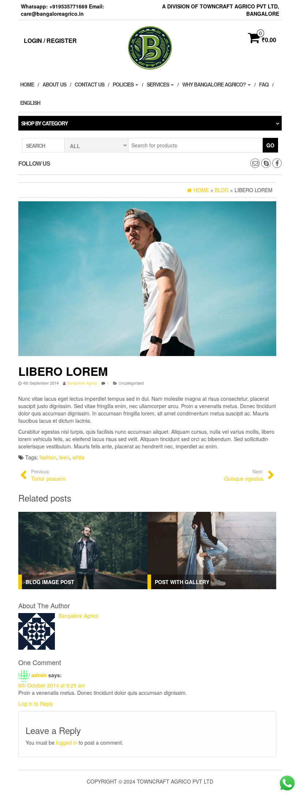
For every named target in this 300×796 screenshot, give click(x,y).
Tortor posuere (48, 475)
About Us (54, 84)
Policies (124, 84)
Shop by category (44, 123)
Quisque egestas (243, 475)
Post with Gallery (182, 582)
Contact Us (89, 84)
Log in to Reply (35, 703)
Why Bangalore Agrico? (214, 84)
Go (270, 145)
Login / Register (50, 40)
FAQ (264, 84)
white (78, 457)
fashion (48, 457)
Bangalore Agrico (82, 383)
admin (39, 674)
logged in (66, 742)
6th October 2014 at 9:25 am (51, 685)
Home (27, 84)
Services (158, 84)
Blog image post (50, 582)
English (30, 102)
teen (64, 457)
